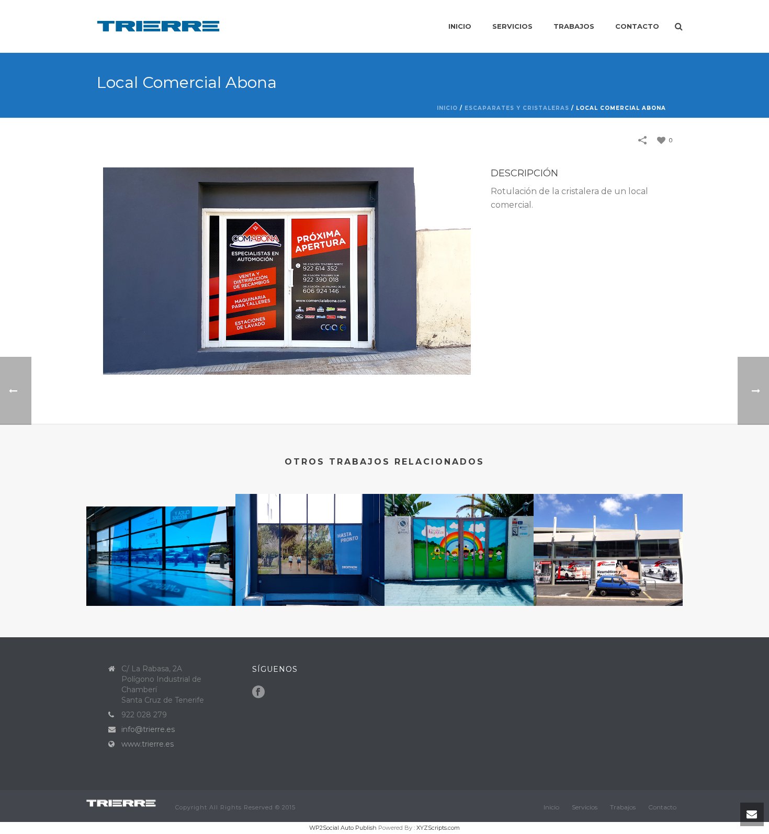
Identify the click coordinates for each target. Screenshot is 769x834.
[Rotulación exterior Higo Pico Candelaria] (459, 538)
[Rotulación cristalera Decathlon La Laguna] (309, 538)
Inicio (459, 26)
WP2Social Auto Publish (343, 827)
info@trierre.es (148, 729)
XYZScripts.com (438, 827)
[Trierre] (125, 802)
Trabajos (573, 26)
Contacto (637, 26)
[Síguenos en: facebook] (258, 692)
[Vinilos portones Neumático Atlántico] (608, 538)
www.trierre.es (147, 744)
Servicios (512, 26)
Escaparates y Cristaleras (517, 108)
